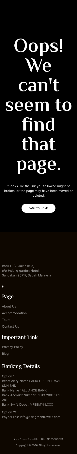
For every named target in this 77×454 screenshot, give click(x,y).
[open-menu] (73, 11)
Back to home (38, 208)
